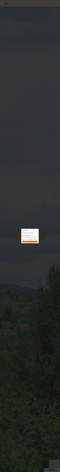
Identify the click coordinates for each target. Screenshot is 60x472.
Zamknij (30, 241)
